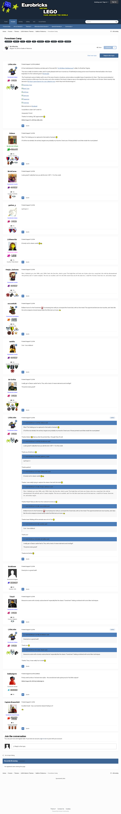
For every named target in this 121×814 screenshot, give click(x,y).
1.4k (13, 192)
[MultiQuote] (23, 125)
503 (13, 587)
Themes (28, 26)
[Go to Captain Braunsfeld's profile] (12, 709)
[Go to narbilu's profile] (12, 348)
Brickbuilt (34, 106)
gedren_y (12, 205)
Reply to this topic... (20, 746)
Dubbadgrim (12, 674)
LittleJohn (15, 46)
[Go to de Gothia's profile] (12, 386)
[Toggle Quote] (24, 423)
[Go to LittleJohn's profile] (7, 48)
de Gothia (12, 380)
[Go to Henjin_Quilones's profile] (12, 276)
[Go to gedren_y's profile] (12, 212)
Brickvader (46, 73)
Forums (13, 21)
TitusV (12, 597)
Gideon (12, 133)
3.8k (13, 617)
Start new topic (92, 55)
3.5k (13, 154)
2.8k (13, 400)
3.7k (13, 226)
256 (13, 694)
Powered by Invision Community (60, 811)
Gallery (28, 21)
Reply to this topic (109, 55)
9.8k (13, 324)
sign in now (43, 738)
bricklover (12, 566)
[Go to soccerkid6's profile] (12, 310)
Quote (27, 125)
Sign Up (114, 2)
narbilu (12, 342)
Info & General (18, 26)
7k (13, 722)
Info (34, 21)
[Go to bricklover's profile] (12, 573)
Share (99, 47)
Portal (5, 21)
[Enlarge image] (27, 85)
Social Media (42, 21)
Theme (52, 809)
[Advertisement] (60, 792)
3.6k (13, 85)
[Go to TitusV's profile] (12, 603)
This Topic (109, 21)
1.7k (13, 260)
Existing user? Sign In (101, 2)
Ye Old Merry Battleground (65, 68)
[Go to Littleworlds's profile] (12, 246)
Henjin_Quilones (12, 270)
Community (68, 26)
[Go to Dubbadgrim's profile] (12, 680)
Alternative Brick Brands (41, 26)
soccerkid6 (12, 304)
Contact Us (61, 809)
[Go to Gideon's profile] (12, 140)
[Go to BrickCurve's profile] (12, 178)
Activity (21, 21)
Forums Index (6, 26)
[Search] (116, 21)
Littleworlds (12, 239)
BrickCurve (12, 171)
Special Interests (56, 26)
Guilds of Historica (26, 48)
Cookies (68, 809)
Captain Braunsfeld (12, 702)
